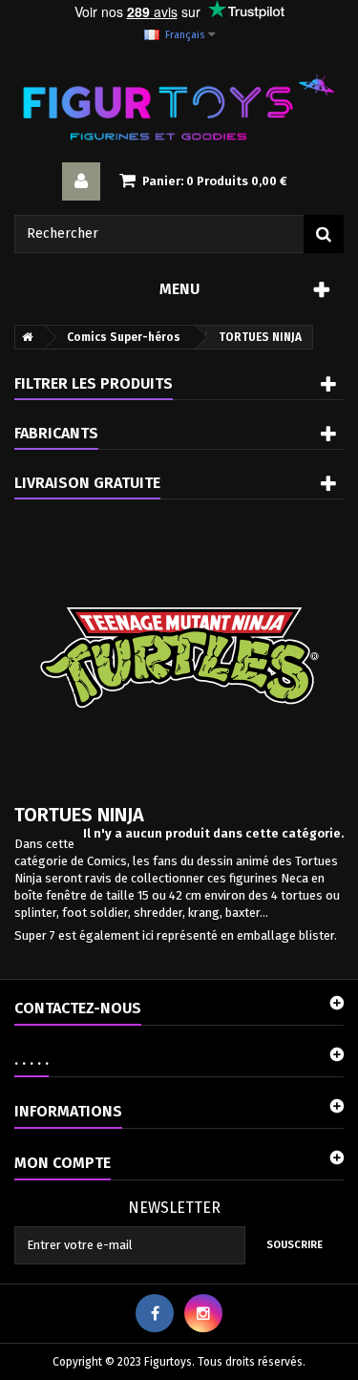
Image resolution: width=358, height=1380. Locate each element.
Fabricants (56, 433)
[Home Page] (24, 337)
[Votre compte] (81, 181)
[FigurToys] (179, 107)
